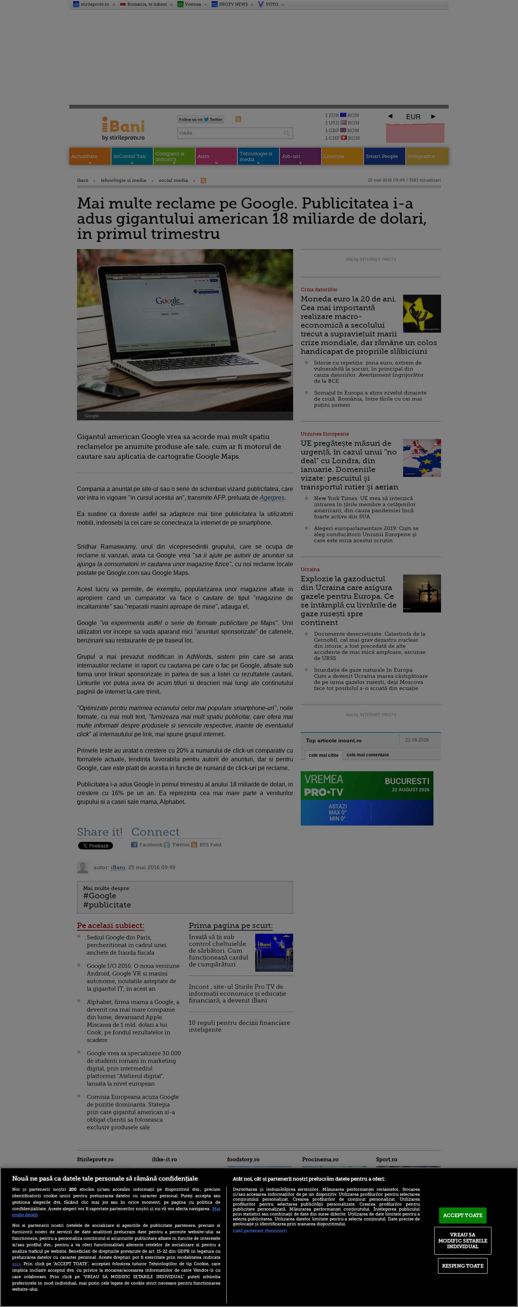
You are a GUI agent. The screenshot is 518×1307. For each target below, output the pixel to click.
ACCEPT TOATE (463, 1215)
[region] (259, 1237)
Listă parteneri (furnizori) (260, 1230)
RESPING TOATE (462, 1266)
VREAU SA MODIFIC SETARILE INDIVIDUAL (462, 1240)
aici (16, 1263)
